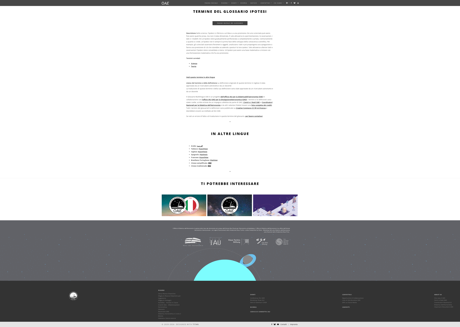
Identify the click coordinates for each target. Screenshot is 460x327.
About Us (438, 294)
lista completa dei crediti (261, 105)
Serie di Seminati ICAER (258, 302)
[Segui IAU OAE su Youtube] (298, 3)
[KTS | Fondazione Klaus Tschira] (235, 242)
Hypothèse (203, 157)
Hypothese (203, 149)
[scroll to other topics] (230, 171)
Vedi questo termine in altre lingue (200, 77)
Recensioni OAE (163, 311)
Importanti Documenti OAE (443, 307)
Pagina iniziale (211, 3)
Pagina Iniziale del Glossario (230, 23)
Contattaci (347, 294)
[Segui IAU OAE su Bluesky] (294, 3)
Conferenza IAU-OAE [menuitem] (257, 298)
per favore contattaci (254, 116)
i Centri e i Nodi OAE (251, 102)
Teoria (193, 66)
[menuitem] (225, 3)
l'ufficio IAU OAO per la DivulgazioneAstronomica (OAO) (224, 99)
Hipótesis (203, 154)
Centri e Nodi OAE (440, 300)
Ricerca (244, 3)
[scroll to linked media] (230, 121)
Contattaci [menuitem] (265, 3)
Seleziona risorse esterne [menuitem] (167, 318)
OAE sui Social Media (349, 302)
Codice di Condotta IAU (260, 312)
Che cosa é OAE (439, 298)
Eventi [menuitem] (234, 3)
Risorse (224, 3)
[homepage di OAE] (165, 3)
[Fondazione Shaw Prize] (279, 242)
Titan (196, 324)
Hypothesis (202, 152)
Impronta (294, 324)
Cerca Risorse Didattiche (166, 294)
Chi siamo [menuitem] (278, 3)
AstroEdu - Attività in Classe (168, 302)
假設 (209, 166)
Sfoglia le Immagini (164, 300)
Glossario (161, 309)
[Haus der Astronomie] (190, 242)
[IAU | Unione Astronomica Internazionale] (212, 242)
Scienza (194, 63)
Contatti (346, 307)
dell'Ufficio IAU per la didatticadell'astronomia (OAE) (242, 97)
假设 (210, 163)
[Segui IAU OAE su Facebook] (291, 3)
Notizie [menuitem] (253, 3)
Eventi (253, 294)
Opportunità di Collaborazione (353, 298)
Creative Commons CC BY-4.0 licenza (251, 108)
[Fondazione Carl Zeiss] (259, 242)
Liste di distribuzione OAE (351, 300)
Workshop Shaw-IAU (257, 300)
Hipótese (214, 160)
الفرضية (200, 146)
